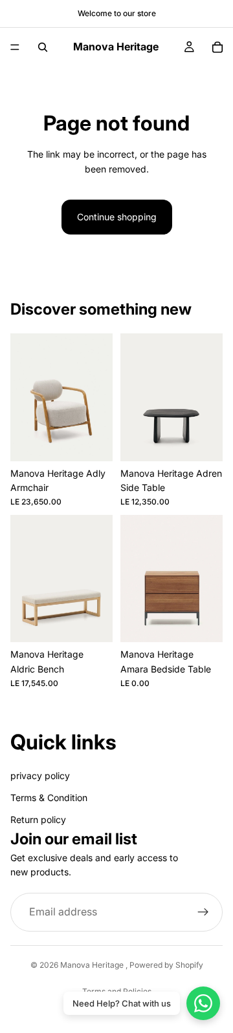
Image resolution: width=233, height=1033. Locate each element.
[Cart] (217, 47)
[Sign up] (203, 912)
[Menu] (15, 47)
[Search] (42, 47)
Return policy (38, 819)
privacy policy (40, 775)
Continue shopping (117, 216)
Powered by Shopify (166, 965)
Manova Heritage (93, 965)
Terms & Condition (48, 797)
